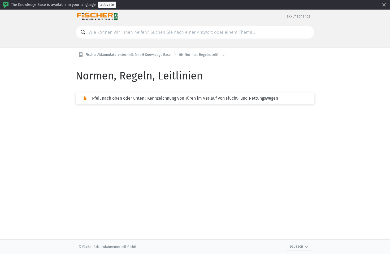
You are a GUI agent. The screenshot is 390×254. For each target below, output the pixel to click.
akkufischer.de (299, 16)
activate (107, 4)
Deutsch (296, 246)
